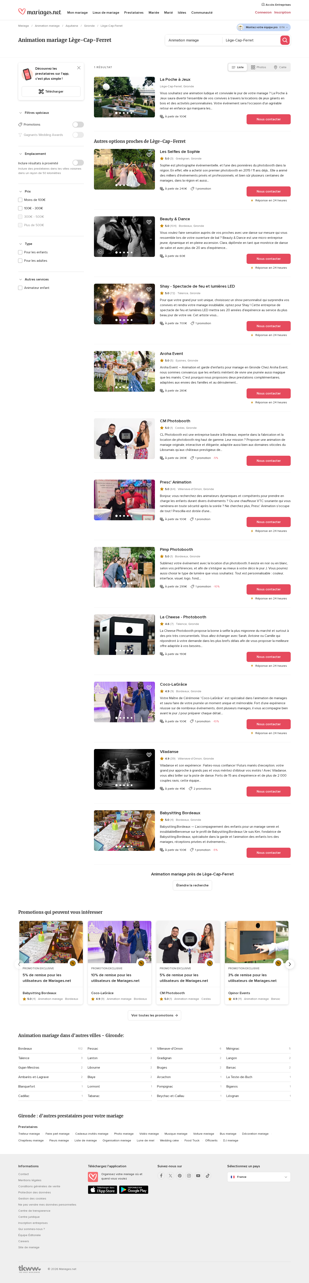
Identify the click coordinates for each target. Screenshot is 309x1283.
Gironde (90, 26)
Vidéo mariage (149, 1134)
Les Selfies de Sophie (180, 151)
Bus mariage (228, 1134)
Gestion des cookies (32, 1198)
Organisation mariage (117, 1140)
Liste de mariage (86, 1140)
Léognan (232, 1096)
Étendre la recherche (192, 885)
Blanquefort (26, 1086)
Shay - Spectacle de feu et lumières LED (197, 286)
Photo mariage (124, 1134)
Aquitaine (72, 26)
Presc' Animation (175, 482)
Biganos (232, 1086)
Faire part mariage (58, 1134)
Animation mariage (48, 26)
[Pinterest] (180, 1175)
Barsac (231, 1067)
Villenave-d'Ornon (170, 1049)
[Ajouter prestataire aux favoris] (149, 82)
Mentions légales (29, 1180)
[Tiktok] (207, 1175)
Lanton (93, 1058)
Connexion (263, 12)
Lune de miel (145, 1140)
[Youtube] (198, 1175)
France (241, 1177)
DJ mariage (230, 1140)
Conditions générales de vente (39, 1186)
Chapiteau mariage (31, 1140)
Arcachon (164, 1077)
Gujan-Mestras (28, 1067)
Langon (231, 1058)
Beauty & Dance (175, 219)
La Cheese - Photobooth (183, 617)
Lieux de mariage (106, 13)
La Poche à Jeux (175, 79)
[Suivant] (289, 964)
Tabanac (94, 1096)
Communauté (202, 13)
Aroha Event (171, 353)
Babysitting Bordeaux (180, 812)
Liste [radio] (240, 67)
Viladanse (169, 751)
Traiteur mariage (29, 1134)
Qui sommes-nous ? (31, 1229)
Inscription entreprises (33, 1223)
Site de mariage (29, 1247)
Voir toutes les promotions (152, 1015)
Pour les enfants (36, 252)
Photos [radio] (261, 67)
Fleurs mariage (59, 1140)
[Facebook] (161, 1175)
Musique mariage (176, 1134)
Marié (168, 13)
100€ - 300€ (33, 208)
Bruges (162, 1067)
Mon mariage (77, 13)
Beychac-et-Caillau (170, 1096)
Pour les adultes (35, 261)
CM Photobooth (175, 421)
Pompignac (165, 1086)
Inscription (282, 12)
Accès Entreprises (278, 5)
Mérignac (232, 1049)
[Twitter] (170, 1175)
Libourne (94, 1067)
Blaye (91, 1077)
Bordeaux (25, 1049)
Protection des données (34, 1192)
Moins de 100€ (35, 200)
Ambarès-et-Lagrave (33, 1077)
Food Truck (192, 1140)
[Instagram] (189, 1175)
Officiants (211, 1140)
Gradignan (164, 1058)
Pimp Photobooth (176, 549)
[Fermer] (79, 68)
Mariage (24, 26)
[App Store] (102, 1193)
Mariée (154, 13)
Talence (23, 1058)
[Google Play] (133, 1193)
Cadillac (23, 1096)
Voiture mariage (203, 1134)
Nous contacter (269, 119)
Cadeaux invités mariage (91, 1134)
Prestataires (134, 13)
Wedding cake (169, 1140)
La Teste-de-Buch (239, 1077)
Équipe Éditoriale (29, 1235)
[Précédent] (19, 964)
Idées (182, 13)
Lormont (94, 1086)
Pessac (93, 1049)
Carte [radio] (283, 67)
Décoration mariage (255, 1134)
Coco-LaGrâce (173, 684)
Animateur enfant (36, 288)
